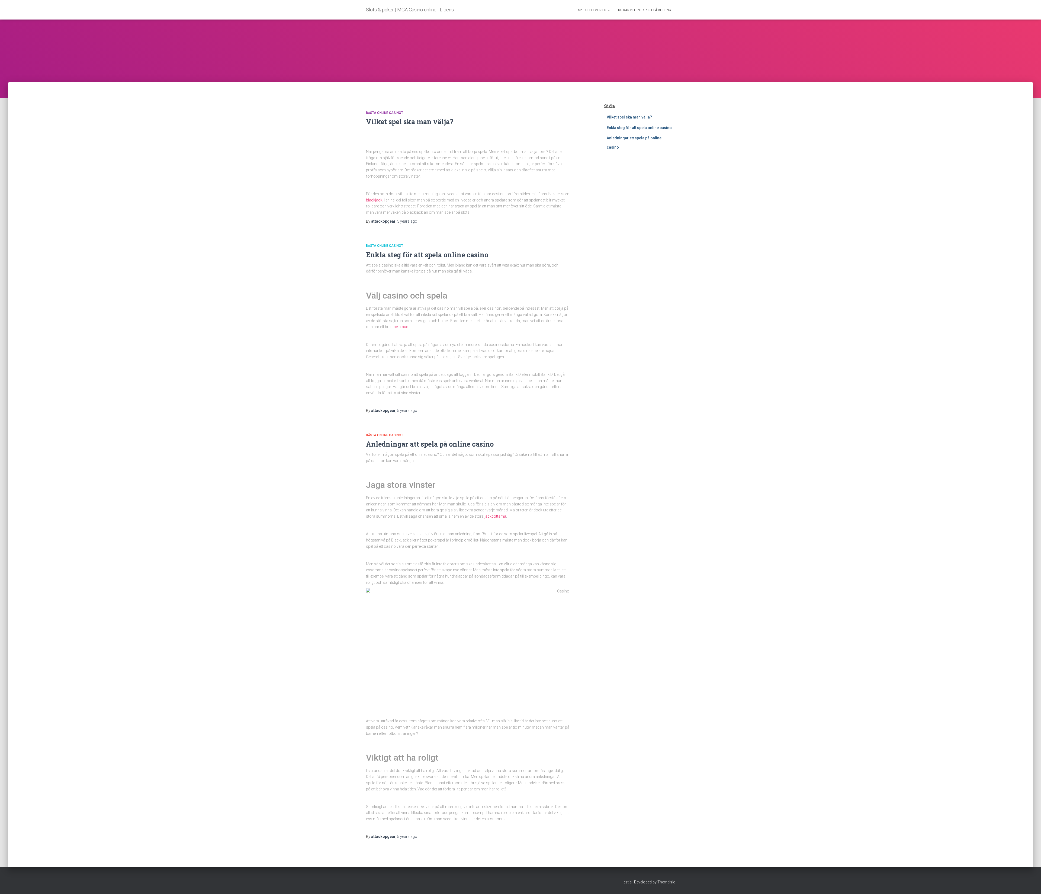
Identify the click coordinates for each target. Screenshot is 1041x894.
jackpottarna (495, 516)
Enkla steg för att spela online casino (428, 254)
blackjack (374, 200)
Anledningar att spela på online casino (430, 444)
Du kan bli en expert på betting (644, 10)
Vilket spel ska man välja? (409, 121)
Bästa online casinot (384, 113)
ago (407, 221)
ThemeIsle (666, 882)
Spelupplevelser (592, 10)
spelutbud (399, 327)
